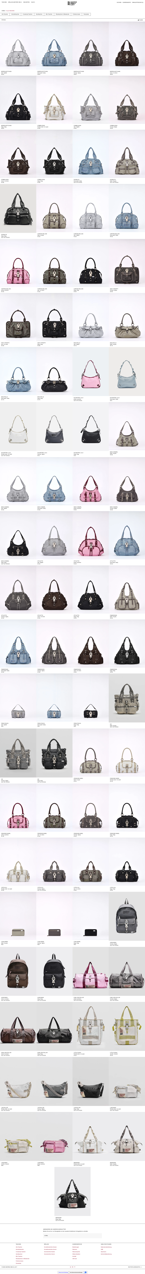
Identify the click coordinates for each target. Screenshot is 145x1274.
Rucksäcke (86, 14)
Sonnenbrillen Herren (49, 1254)
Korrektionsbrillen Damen (50, 1247)
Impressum (103, 1251)
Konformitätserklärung (106, 1254)
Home (3, 10)
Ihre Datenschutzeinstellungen (76, 1272)
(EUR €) (134, 1267)
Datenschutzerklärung (106, 1247)
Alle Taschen (5, 14)
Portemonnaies (76, 14)
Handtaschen (39, 14)
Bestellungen (75, 1247)
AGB (102, 1249)
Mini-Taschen (49, 14)
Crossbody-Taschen (27, 14)
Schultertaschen (15, 14)
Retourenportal (76, 1251)
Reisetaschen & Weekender (62, 14)
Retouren (74, 1249)
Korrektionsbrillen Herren (50, 1249)
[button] (119, 3)
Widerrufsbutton (76, 1254)
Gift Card (74, 1258)
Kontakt (74, 1256)
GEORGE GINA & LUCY (11, 1267)
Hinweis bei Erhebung (63, 1272)
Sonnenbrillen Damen (49, 1251)
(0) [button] (137, 2)
